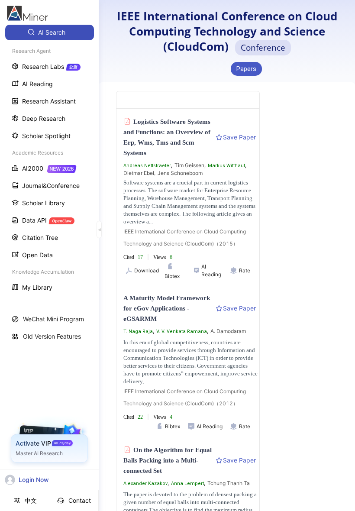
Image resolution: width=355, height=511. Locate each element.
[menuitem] (49, 32)
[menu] (49, 161)
